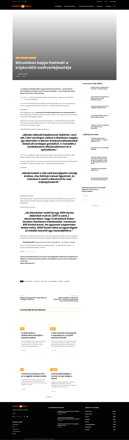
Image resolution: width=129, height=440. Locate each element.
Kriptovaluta (32, 58)
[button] (114, 6)
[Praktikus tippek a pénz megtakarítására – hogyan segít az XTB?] (86, 140)
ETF (22, 369)
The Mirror (60, 281)
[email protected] (22, 413)
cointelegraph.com (30, 251)
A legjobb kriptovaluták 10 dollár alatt (99, 169)
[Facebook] (16, 1)
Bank (22, 328)
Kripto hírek (24, 58)
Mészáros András (23, 74)
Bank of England (28, 281)
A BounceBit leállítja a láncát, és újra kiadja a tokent (61, 376)
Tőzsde (53, 328)
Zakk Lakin (67, 281)
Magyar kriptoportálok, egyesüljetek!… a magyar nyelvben (54, 242)
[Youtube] (25, 1)
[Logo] (29, 6)
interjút (22, 99)
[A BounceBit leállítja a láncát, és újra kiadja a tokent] (64, 362)
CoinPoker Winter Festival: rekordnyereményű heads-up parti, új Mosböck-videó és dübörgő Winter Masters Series (99, 160)
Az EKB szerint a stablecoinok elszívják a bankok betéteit (32, 335)
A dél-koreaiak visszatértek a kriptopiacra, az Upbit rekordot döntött (63, 335)
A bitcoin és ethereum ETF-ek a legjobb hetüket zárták (33, 375)
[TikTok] (20, 1)
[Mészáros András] (17, 74)
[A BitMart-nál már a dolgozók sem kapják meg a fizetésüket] (86, 127)
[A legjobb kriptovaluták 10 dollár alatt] (86, 171)
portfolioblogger (53, 281)
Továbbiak (48, 397)
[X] (23, 1)
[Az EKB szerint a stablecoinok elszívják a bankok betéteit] (34, 322)
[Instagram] (18, 1)
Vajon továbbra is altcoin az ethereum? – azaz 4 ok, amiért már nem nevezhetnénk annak (65, 299)
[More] (37, 84)
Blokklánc (53, 369)
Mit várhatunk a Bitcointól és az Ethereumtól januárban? (99, 179)
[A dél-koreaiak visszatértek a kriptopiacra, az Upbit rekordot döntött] (64, 322)
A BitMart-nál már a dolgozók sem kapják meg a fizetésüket (100, 126)
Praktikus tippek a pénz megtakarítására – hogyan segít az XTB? (99, 139)
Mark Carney (44, 281)
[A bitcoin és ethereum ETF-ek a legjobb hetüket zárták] (34, 362)
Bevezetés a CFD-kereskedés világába (100, 148)
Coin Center (37, 281)
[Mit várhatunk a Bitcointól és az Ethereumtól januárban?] (86, 180)
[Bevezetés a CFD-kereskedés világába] (86, 150)
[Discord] (13, 1)
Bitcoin (18, 58)
